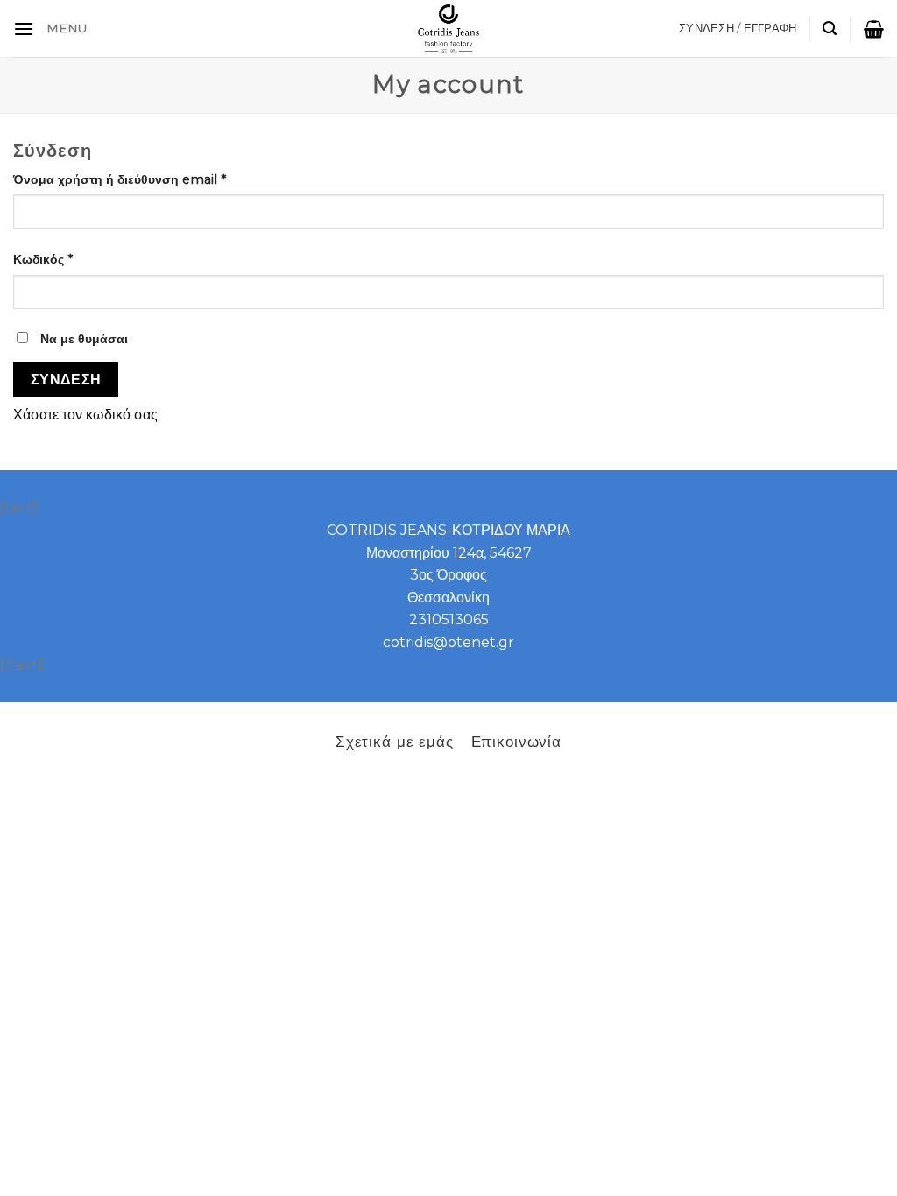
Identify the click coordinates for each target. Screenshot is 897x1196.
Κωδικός (43, 259)
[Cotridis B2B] (449, 28)
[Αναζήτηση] (830, 28)
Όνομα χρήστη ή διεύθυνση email (119, 179)
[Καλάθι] (874, 29)
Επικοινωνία (516, 741)
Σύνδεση (66, 379)
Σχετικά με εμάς (394, 741)
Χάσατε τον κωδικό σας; (86, 414)
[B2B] (23, 28)
